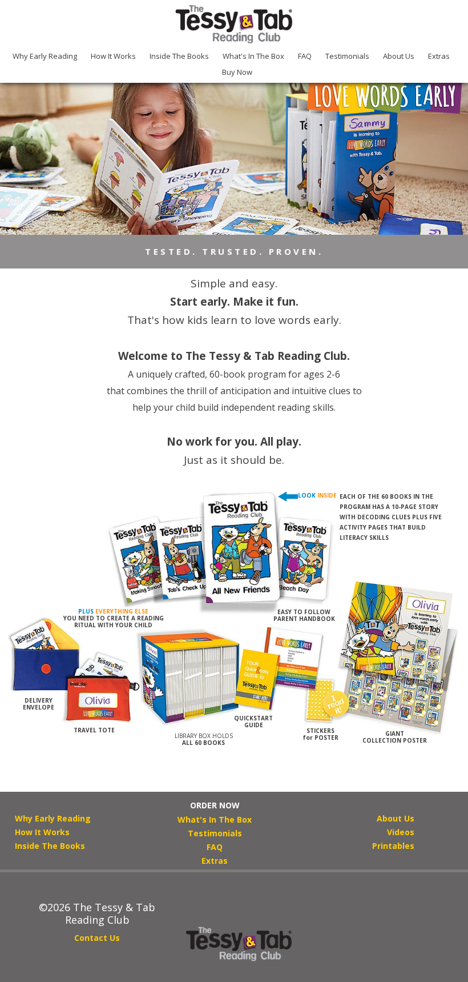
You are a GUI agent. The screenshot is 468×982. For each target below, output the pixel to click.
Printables (393, 845)
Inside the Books (179, 56)
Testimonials (347, 56)
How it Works (113, 56)
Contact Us (97, 937)
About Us (398, 56)
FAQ (305, 56)
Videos (400, 832)
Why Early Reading (45, 56)
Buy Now (237, 72)
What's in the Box (253, 56)
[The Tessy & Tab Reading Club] (234, 24)
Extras (439, 56)
